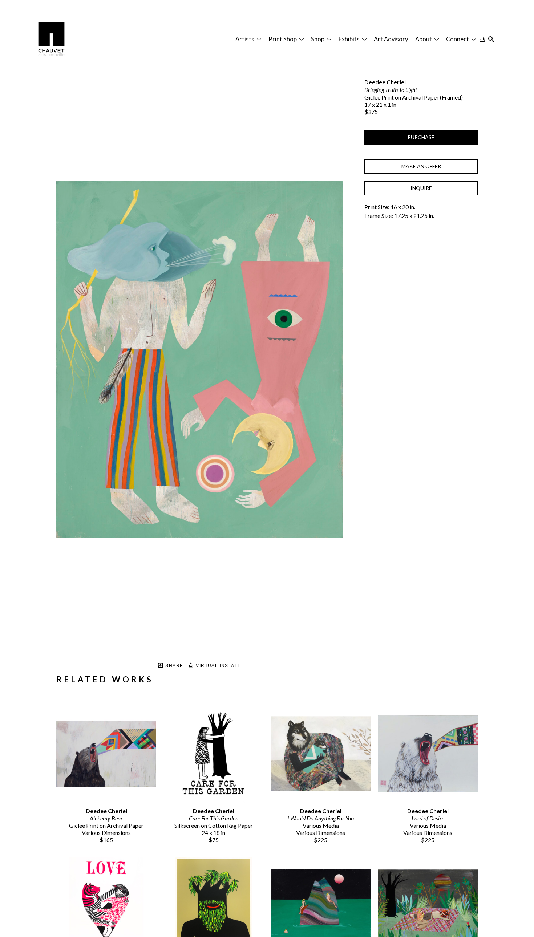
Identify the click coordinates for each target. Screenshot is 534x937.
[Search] (491, 39)
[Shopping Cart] (482, 39)
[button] (248, 39)
